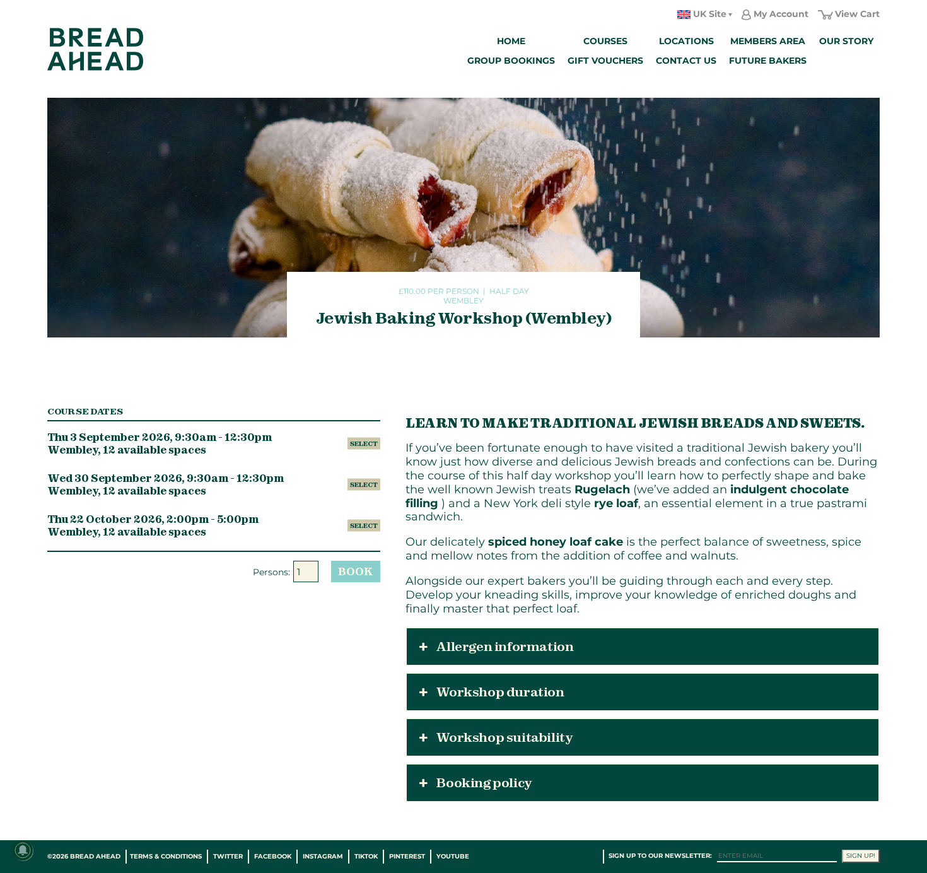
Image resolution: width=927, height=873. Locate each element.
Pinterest (407, 856)
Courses (605, 41)
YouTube (452, 856)
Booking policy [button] (483, 783)
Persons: (271, 572)
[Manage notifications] (23, 850)
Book (355, 571)
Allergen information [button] (504, 646)
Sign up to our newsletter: (660, 856)
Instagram (323, 856)
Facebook (272, 856)
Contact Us (686, 60)
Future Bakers (768, 60)
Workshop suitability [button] (504, 737)
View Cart (857, 14)
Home (511, 41)
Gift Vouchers (605, 60)
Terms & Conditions (166, 856)
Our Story (846, 41)
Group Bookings (511, 60)
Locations (686, 41)
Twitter (228, 856)
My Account (781, 14)
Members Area (767, 41)
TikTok (366, 856)
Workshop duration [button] (500, 692)
